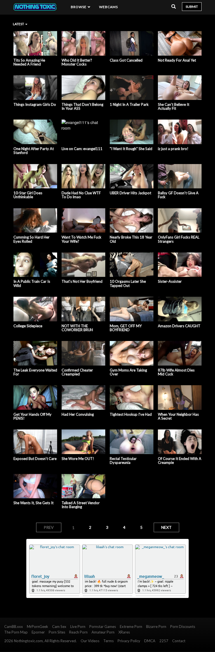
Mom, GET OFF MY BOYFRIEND (126, 328)
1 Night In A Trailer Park (129, 104)
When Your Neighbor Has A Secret (178, 416)
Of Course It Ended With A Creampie (179, 461)
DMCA (149, 641)
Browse (79, 7)
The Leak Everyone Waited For (35, 372)
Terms (108, 641)
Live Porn (77, 626)
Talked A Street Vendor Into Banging (81, 505)
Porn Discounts (182, 626)
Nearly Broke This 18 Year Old (131, 239)
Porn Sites (57, 632)
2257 (163, 641)
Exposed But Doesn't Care (35, 459)
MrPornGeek (37, 626)
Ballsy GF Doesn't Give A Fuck (178, 195)
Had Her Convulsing (78, 414)
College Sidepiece (27, 326)
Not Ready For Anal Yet (177, 60)
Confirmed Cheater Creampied (77, 372)
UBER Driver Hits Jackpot (130, 193)
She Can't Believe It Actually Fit (173, 106)
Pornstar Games (102, 626)
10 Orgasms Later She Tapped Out (128, 283)
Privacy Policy (129, 641)
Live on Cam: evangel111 (82, 149)
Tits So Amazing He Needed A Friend (29, 62)
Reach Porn (78, 632)
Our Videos (90, 641)
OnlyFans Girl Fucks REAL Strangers (178, 239)
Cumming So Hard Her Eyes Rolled (31, 239)
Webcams (108, 7)
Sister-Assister (170, 281)
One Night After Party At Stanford (33, 151)
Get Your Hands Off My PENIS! (32, 416)
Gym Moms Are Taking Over (128, 372)
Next (166, 527)
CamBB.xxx (13, 626)
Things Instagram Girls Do (34, 104)
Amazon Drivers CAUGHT (179, 326)
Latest (19, 24)
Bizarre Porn (156, 626)
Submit (192, 6)
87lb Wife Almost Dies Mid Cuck (176, 372)
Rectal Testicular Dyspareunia (123, 461)
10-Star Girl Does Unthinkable (27, 195)
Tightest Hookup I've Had (131, 414)
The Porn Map (16, 632)
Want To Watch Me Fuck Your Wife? (81, 239)
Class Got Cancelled (126, 60)
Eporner (38, 632)
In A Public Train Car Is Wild (31, 283)
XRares (124, 632)
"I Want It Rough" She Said (131, 149)
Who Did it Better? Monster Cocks (77, 62)
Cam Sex (59, 626)
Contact (178, 641)
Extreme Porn (131, 626)
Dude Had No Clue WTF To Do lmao (81, 195)
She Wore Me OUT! (78, 459)
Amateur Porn (103, 632)
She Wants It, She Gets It (33, 503)
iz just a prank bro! (173, 149)
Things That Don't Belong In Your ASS (82, 106)
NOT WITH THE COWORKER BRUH (77, 328)
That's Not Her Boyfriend (82, 281)
